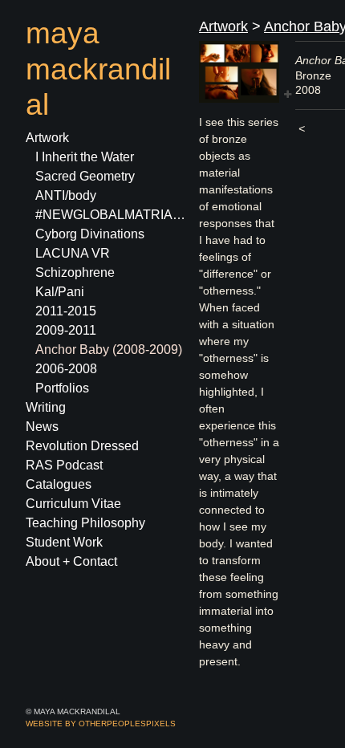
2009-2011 (65, 330)
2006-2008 (66, 369)
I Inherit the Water (84, 157)
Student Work (64, 542)
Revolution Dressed (82, 446)
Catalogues (58, 484)
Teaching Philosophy (85, 523)
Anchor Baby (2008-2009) (108, 349)
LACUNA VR (72, 253)
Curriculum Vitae (73, 503)
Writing (46, 407)
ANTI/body (65, 195)
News (42, 426)
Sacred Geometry (85, 176)
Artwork (47, 137)
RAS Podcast (64, 465)
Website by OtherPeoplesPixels (101, 723)
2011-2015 (65, 311)
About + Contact (71, 561)
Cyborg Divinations (89, 234)
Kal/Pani (59, 292)
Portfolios (62, 388)
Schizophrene (75, 272)
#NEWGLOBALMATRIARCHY (110, 215)
